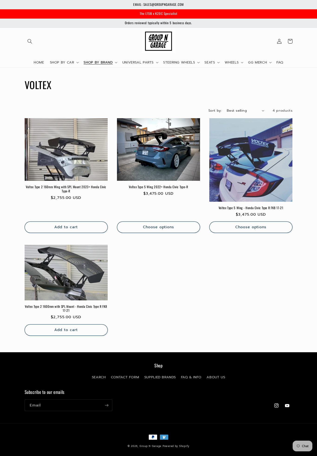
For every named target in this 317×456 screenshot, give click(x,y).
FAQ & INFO (191, 377)
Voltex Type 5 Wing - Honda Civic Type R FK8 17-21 (251, 208)
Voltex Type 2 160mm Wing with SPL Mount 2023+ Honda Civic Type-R (66, 189)
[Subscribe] (106, 405)
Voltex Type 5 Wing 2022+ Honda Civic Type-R (158, 187)
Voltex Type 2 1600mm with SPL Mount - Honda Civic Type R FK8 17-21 (66, 309)
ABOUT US (216, 377)
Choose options (158, 227)
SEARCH (99, 377)
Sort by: (215, 110)
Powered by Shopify (176, 446)
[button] (30, 41)
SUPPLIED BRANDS (160, 377)
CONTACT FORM (125, 377)
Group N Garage (150, 446)
